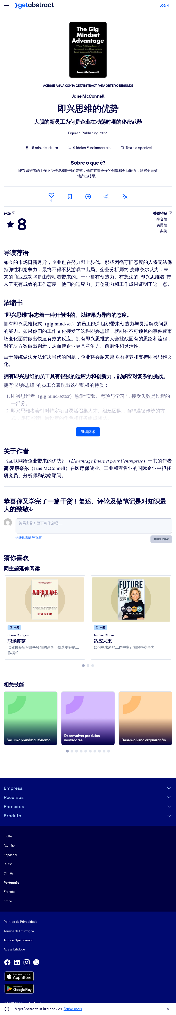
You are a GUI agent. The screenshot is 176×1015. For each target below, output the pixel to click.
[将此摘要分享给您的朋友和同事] (106, 196)
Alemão (9, 845)
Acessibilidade (14, 949)
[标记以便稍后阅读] (69, 196)
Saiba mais (73, 1009)
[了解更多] (13, 212)
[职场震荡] (45, 599)
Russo (8, 864)
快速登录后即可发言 (28, 537)
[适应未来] (131, 599)
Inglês (8, 836)
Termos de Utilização (19, 931)
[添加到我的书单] (88, 196)
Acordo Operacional (18, 940)
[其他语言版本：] (124, 196)
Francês (9, 891)
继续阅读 (88, 432)
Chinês (9, 873)
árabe (8, 901)
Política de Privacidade (20, 921)
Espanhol (10, 855)
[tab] (83, 665)
